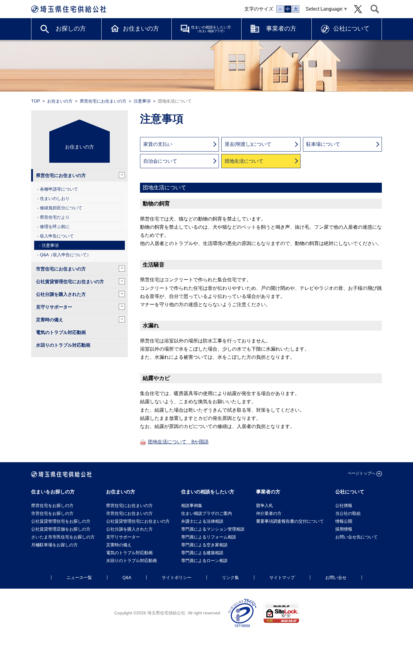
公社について (351, 28)
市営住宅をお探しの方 (52, 513)
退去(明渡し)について (248, 144)
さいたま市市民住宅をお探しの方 (63, 537)
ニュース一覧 (79, 577)
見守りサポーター (79, 306)
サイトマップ (282, 577)
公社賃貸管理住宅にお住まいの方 (79, 281)
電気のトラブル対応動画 (61, 332)
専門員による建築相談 (202, 552)
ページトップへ (361, 473)
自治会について (160, 161)
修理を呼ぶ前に (55, 226)
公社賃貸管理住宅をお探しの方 (60, 521)
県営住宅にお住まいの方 (103, 101)
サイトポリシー (176, 577)
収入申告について (57, 236)
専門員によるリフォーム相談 (208, 537)
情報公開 (343, 521)
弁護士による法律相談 (202, 521)
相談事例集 (191, 505)
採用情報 (343, 529)
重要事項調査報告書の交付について (290, 521)
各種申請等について (59, 189)
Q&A (126, 577)
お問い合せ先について (358, 537)
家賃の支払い (157, 144)
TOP (35, 101)
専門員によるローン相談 (204, 560)
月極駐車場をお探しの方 (54, 544)
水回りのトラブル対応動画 (63, 345)
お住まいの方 (141, 28)
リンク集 (230, 577)
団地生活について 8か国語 (178, 441)
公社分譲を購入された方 (79, 294)
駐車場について (323, 144)
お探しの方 (71, 28)
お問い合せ (335, 577)
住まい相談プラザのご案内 (206, 513)
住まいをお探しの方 (53, 491)
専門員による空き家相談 (204, 544)
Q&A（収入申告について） (65, 254)
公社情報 (343, 505)
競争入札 (264, 505)
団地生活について (244, 161)
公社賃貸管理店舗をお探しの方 (60, 529)
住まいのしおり (55, 198)
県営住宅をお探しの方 (52, 505)
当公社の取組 (348, 513)
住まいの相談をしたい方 (211, 29)
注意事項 (142, 101)
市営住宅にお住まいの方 (79, 268)
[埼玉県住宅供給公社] (68, 9)
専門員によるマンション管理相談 (213, 529)
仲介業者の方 (268, 513)
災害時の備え (79, 319)
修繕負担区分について (61, 207)
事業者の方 (281, 28)
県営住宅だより (55, 217)
